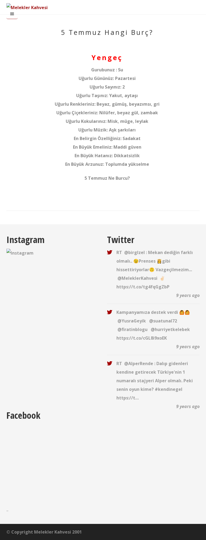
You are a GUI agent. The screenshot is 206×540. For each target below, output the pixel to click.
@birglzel (134, 252)
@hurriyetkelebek (170, 329)
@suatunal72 (163, 321)
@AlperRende (138, 363)
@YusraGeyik (131, 321)
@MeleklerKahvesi (137, 278)
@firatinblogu (132, 329)
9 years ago (188, 295)
